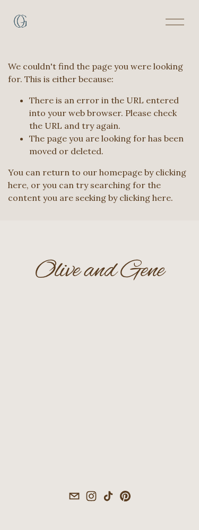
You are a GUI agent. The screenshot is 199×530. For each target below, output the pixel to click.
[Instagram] (91, 496)
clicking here (145, 197)
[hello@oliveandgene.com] (74, 496)
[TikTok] (108, 496)
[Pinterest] (125, 496)
